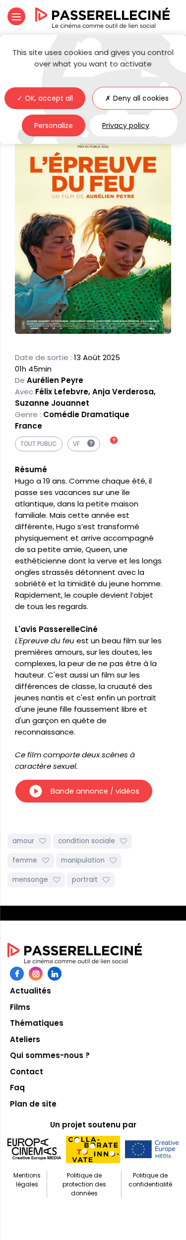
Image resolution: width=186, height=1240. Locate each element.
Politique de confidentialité (150, 1179)
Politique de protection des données (84, 1184)
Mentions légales (27, 1179)
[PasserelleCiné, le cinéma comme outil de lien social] (102, 18)
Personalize (53, 125)
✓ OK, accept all (45, 98)
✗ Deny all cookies (137, 98)
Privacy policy (125, 125)
